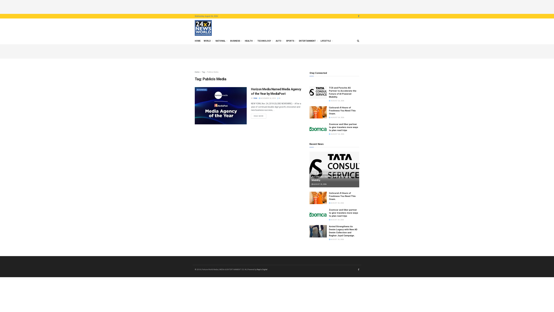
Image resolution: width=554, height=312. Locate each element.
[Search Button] (358, 40)
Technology (264, 41)
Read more (260, 116)
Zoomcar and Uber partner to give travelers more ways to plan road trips (343, 127)
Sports (290, 41)
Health (249, 41)
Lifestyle (326, 41)
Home (198, 41)
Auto (278, 41)
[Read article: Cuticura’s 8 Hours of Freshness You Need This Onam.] (318, 112)
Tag (203, 72)
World (207, 41)
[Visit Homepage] (203, 28)
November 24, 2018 (268, 98)
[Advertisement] (277, 6)
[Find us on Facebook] (358, 16)
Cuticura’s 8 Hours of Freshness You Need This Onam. (342, 110)
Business (235, 41)
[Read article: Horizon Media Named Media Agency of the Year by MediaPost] (221, 105)
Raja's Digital (262, 270)
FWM (255, 98)
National (220, 41)
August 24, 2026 (337, 203)
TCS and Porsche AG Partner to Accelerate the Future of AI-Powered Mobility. (331, 177)
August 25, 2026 (319, 184)
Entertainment (307, 41)
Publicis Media (212, 72)
